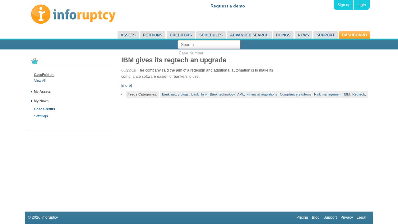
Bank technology (222, 94)
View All (39, 80)
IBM (347, 94)
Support (326, 35)
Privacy (346, 217)
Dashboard (354, 35)
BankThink (199, 94)
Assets (128, 35)
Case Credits (44, 109)
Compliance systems (296, 94)
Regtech (358, 94)
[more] (126, 85)
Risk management (327, 94)
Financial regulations (262, 94)
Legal (361, 217)
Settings (41, 116)
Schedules (211, 35)
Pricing (302, 217)
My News (41, 101)
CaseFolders (44, 75)
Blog (316, 217)
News (303, 35)
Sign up (343, 5)
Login (361, 5)
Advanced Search (249, 35)
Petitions (152, 35)
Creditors (181, 35)
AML (240, 94)
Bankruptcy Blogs (175, 94)
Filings (283, 35)
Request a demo (228, 5)
